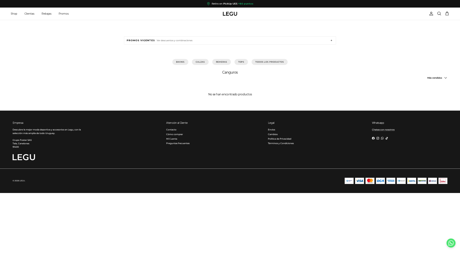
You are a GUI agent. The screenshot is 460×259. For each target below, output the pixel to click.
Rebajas (46, 13)
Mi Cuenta (171, 138)
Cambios (273, 134)
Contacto (171, 129)
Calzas (200, 62)
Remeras (221, 62)
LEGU (22, 181)
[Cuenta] (430, 14)
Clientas (29, 13)
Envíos (271, 129)
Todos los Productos (269, 62)
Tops (241, 62)
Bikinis (180, 62)
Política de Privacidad (279, 138)
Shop (14, 13)
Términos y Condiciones (281, 143)
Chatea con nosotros (383, 129)
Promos (64, 13)
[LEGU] (230, 13)
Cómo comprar (174, 134)
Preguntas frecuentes (178, 143)
